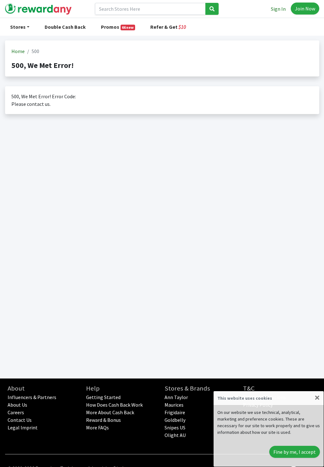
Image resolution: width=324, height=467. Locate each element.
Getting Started (103, 397)
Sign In (278, 9)
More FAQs (97, 427)
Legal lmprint (23, 427)
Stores (18, 27)
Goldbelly (175, 420)
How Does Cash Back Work (114, 405)
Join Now (305, 8)
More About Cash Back (110, 412)
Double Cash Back (65, 27)
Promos (117, 27)
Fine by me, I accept (294, 452)
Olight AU (175, 435)
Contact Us (20, 420)
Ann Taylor (176, 397)
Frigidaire (175, 412)
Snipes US (175, 427)
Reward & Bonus (103, 420)
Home (18, 51)
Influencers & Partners (32, 397)
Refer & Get (168, 27)
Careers (16, 412)
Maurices (174, 405)
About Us (17, 405)
